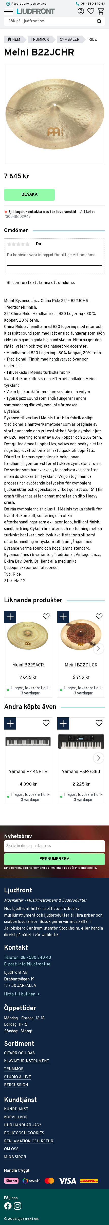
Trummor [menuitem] (14, 1069)
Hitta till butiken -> (21, 994)
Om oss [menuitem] (11, 1149)
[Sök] (99, 21)
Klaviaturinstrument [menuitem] (26, 1061)
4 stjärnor (23, 244)
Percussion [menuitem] (16, 1085)
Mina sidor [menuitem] (15, 1157)
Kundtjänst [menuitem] (16, 1109)
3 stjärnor (18, 244)
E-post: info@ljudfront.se (27, 964)
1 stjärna (9, 244)
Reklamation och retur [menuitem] (28, 1141)
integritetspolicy (86, 868)
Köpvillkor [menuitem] (16, 1118)
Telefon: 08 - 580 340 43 (27, 957)
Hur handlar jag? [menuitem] (22, 1125)
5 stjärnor (27, 244)
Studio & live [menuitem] (17, 1077)
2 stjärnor (13, 244)
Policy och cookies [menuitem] (24, 1133)
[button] (8, 11)
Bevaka (30, 194)
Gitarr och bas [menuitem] (19, 1053)
